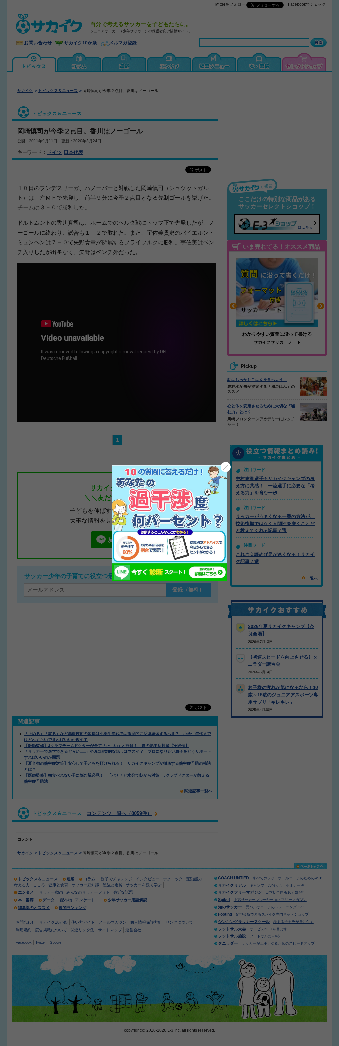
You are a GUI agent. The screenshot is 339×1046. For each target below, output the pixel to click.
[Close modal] (226, 467)
